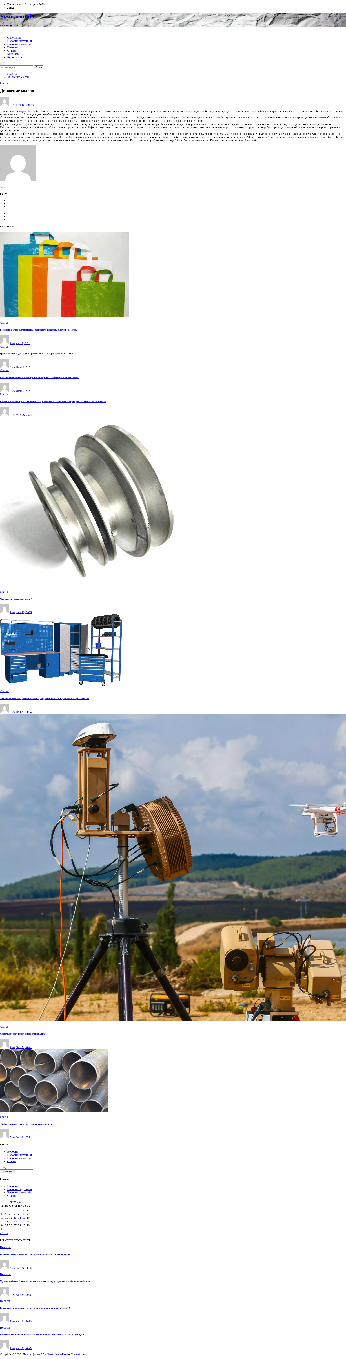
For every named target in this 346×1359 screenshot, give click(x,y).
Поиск (39, 67)
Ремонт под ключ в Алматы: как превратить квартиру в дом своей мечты (38, 329)
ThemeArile (78, 1354)
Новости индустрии (19, 40)
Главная (12, 73)
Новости (12, 47)
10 (2, 1217)
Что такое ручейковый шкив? (16, 598)
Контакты (13, 53)
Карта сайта (14, 57)
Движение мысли (18, 76)
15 (23, 1217)
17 (2, 1221)
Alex (12, 104)
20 (15, 1221)
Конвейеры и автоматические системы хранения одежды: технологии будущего (42, 1334)
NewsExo (61, 1354)
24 (2, 1225)
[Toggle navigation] (1, 32)
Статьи (11, 50)
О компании (14, 37)
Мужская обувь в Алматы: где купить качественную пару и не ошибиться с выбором (45, 1281)
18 (6, 1221)
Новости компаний (19, 44)
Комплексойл (17, 16)
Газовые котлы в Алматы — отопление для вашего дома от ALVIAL (36, 1254)
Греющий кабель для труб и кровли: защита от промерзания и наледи (36, 353)
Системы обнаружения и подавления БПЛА (23, 1033)
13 (15, 1217)
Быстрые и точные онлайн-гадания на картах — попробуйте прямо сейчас (39, 377)
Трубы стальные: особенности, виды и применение (27, 1124)
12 (10, 1217)
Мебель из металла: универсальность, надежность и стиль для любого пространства (44, 698)
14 (19, 1217)
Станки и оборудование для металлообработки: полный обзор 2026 (35, 1308)
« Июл (4, 1233)
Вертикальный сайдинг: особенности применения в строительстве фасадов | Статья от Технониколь (53, 401)
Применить (7, 1171)
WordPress (47, 1354)
